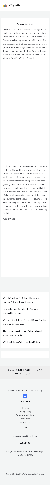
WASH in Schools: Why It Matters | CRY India (23, 342)
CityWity (15, 5)
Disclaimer (25, 419)
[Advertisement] (25, 87)
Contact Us (25, 422)
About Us (25, 408)
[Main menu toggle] (44, 5)
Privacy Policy (25, 411)
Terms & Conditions (25, 415)
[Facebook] (25, 396)
